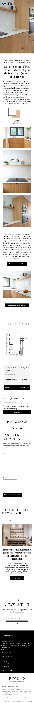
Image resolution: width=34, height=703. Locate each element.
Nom (5, 478)
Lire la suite (17, 578)
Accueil (5, 60)
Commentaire (8, 453)
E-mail (5, 485)
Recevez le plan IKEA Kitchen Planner (15, 399)
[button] (13, 428)
